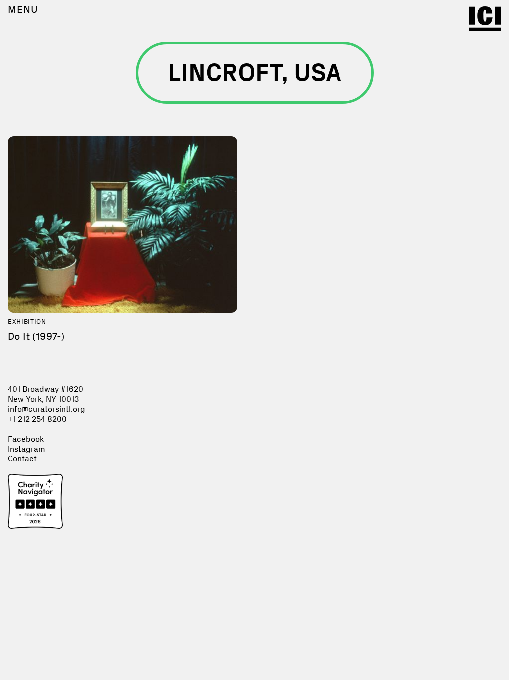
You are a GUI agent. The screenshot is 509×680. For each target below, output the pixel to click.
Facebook (26, 439)
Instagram (26, 448)
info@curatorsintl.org (46, 409)
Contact (22, 458)
